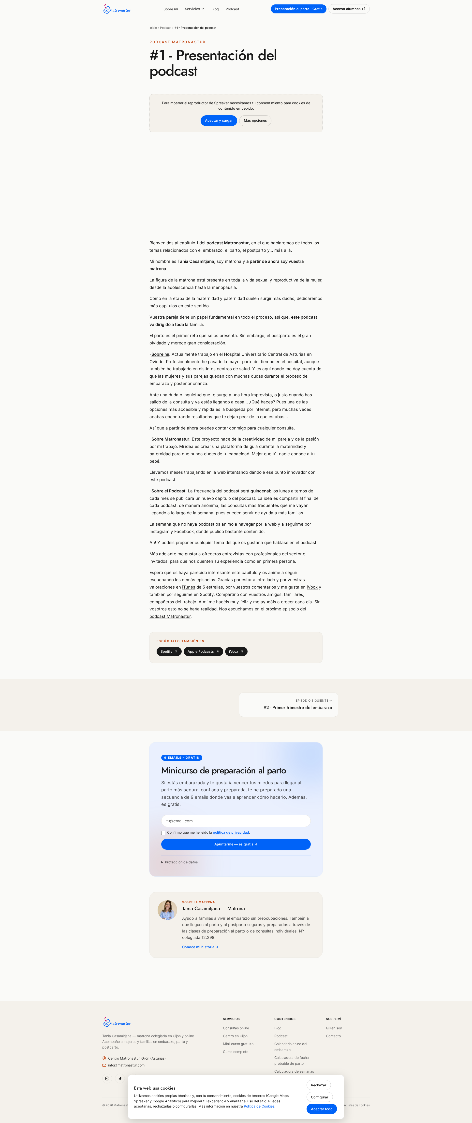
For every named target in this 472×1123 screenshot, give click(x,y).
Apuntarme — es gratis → (236, 844)
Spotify (207, 594)
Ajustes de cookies (357, 1105)
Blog (215, 9)
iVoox (312, 587)
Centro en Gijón (235, 1036)
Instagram (159, 531)
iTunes (188, 587)
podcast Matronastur (170, 616)
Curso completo (235, 1051)
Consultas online (236, 1028)
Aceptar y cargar (219, 120)
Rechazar (318, 1085)
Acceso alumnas (347, 9)
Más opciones (255, 120)
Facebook (184, 531)
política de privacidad (231, 832)
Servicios (192, 9)
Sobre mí (170, 9)
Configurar (319, 1097)
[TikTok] (120, 1078)
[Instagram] (107, 1078)
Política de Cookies (259, 1106)
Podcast (232, 9)
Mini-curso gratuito (238, 1044)
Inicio (153, 28)
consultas (237, 505)
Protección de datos (181, 862)
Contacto (333, 1036)
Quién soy (334, 1028)
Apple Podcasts (201, 651)
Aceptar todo (321, 1109)
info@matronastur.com (126, 1065)
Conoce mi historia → (200, 947)
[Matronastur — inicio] (117, 9)
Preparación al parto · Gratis (299, 9)
